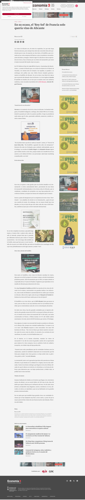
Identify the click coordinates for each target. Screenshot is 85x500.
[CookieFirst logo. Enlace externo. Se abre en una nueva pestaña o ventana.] (6, 3)
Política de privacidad (27, 2)
